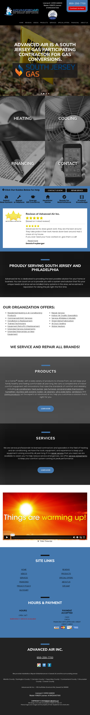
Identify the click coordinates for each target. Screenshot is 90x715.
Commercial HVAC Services (20, 318)
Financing (75, 23)
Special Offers (63, 23)
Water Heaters (58, 326)
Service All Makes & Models (64, 318)
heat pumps (37, 389)
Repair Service (58, 313)
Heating (23, 118)
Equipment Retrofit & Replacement (24, 326)
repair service (57, 453)
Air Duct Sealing (59, 323)
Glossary (23, 590)
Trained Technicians (17, 323)
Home (21, 23)
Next (87, 61)
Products (44, 23)
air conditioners (23, 389)
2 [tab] (44, 94)
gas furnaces (50, 389)
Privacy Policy (24, 586)
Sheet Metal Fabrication (63, 321)
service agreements (78, 456)
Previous (2, 61)
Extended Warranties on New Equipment (21, 333)
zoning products (12, 394)
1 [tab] (42, 94)
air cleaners (49, 391)
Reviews (28, 23)
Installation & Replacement (20, 321)
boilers (40, 391)
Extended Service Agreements (21, 329)
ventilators (77, 391)
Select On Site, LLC (52, 701)
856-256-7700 (45, 657)
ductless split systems (26, 391)
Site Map (66, 586)
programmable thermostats (70, 389)
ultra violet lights (63, 391)
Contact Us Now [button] (77, 8)
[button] (55, 190)
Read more (33, 240)
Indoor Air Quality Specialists (65, 315)
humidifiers (10, 391)
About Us (84, 23)
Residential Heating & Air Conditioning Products (25, 314)
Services (53, 23)
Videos (35, 23)
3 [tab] (47, 94)
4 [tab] (49, 94)
